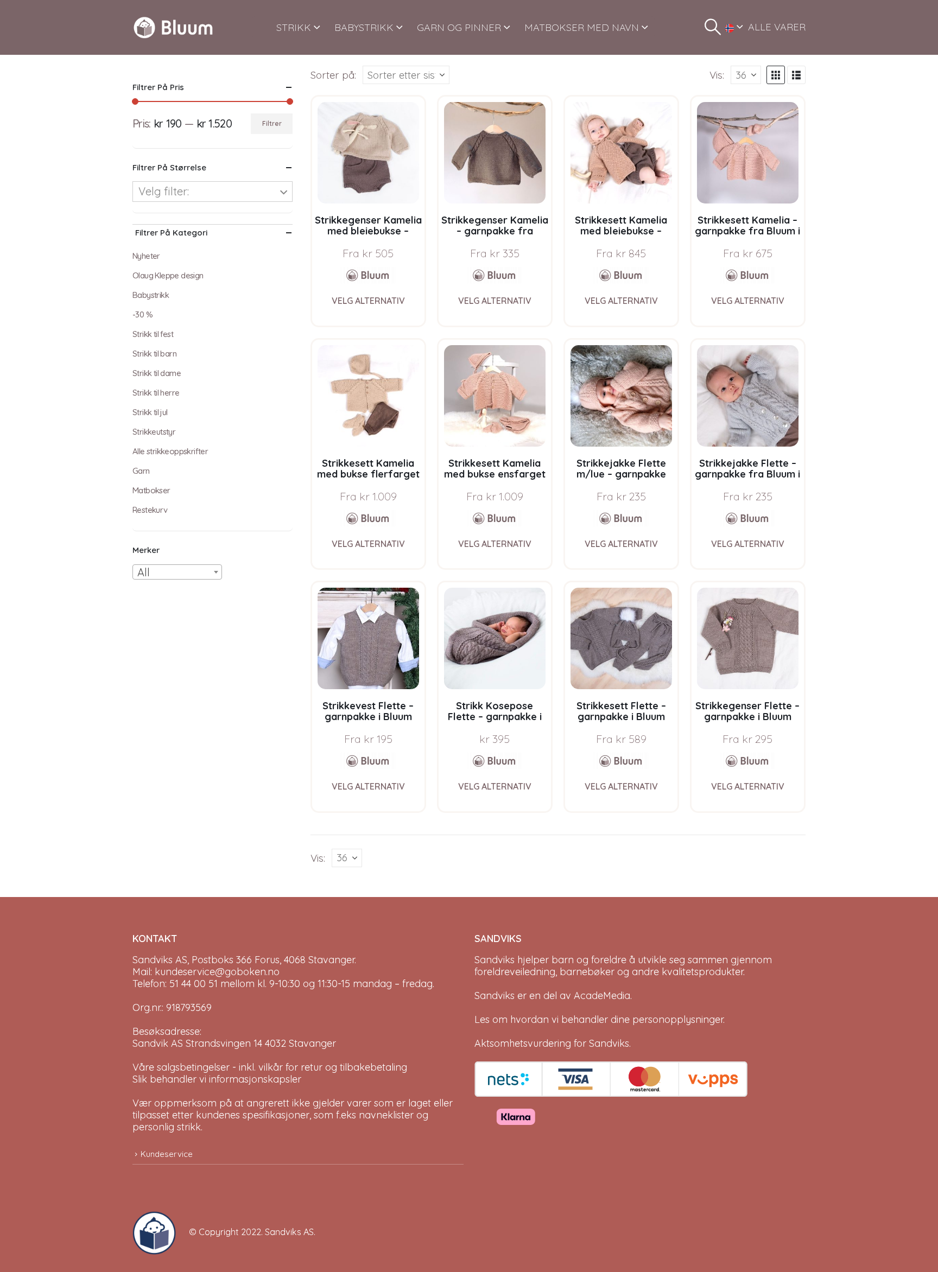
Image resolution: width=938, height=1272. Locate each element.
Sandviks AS (289, 1231)
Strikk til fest (152, 334)
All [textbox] (143, 572)
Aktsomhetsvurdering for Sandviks (551, 1043)
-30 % (142, 314)
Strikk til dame (156, 373)
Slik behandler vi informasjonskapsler (216, 1079)
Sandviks (494, 959)
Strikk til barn (154, 353)
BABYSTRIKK (364, 27)
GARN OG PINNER (459, 27)
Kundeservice (167, 1154)
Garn (141, 471)
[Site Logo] (173, 27)
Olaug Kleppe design (168, 275)
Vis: (716, 75)
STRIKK (293, 27)
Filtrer (272, 123)
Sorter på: (333, 75)
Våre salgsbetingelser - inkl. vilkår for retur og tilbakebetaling (269, 1067)
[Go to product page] (368, 152)
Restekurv (150, 510)
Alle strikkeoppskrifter (170, 451)
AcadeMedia (602, 995)
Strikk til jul (150, 412)
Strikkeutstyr (153, 432)
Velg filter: (163, 191)
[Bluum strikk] (368, 275)
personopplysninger (677, 1019)
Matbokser (151, 490)
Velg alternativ (368, 300)
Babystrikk (150, 295)
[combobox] (177, 572)
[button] (712, 27)
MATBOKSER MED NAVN (581, 27)
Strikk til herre (155, 392)
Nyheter (146, 256)
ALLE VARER (777, 27)
